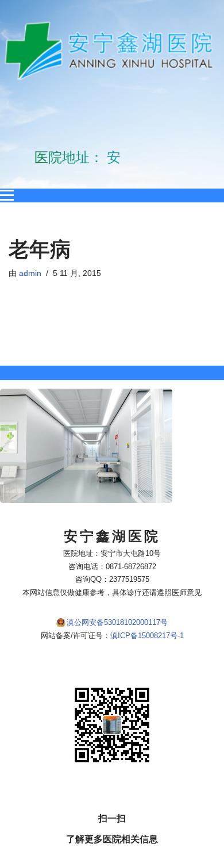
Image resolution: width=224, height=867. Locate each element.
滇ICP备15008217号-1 (147, 635)
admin (30, 273)
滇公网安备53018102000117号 (117, 622)
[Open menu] (7, 195)
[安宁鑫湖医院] (112, 51)
